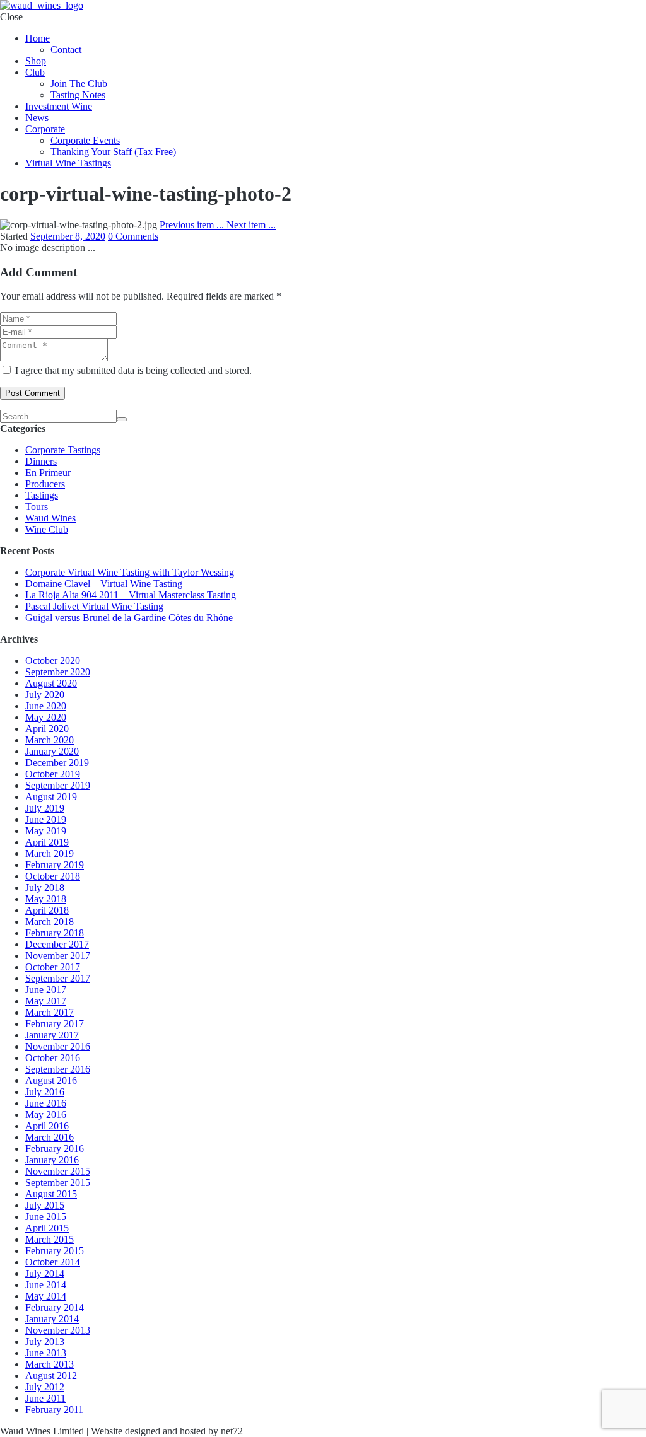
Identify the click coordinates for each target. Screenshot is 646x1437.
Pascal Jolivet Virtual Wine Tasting (94, 606)
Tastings (41, 495)
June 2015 (45, 1216)
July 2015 (44, 1205)
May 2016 (45, 1114)
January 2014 (52, 1318)
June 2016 (45, 1103)
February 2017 (54, 1023)
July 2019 (44, 808)
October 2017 (52, 967)
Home (37, 38)
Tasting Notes (77, 95)
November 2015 (57, 1171)
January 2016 (52, 1160)
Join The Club (78, 83)
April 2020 (47, 728)
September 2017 (57, 978)
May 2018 (45, 898)
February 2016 (54, 1148)
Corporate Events (85, 140)
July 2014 (44, 1273)
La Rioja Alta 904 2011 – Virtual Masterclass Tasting (130, 595)
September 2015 (57, 1182)
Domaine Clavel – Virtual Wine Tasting (103, 583)
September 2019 (57, 785)
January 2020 (52, 751)
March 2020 (49, 740)
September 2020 (57, 671)
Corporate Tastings (62, 450)
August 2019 (51, 796)
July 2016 (44, 1091)
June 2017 (45, 989)
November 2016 (57, 1046)
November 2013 (57, 1330)
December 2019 (57, 762)
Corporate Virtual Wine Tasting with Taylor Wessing (129, 572)
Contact (65, 49)
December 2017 (57, 944)
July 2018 (44, 887)
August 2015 (51, 1194)
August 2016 (51, 1080)
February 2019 (54, 864)
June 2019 (45, 819)
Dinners (41, 461)
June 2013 (45, 1352)
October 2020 (52, 660)
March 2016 (49, 1137)
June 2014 (45, 1284)
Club (35, 72)
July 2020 (44, 694)
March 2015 (49, 1239)
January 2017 (52, 1035)
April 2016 (47, 1125)
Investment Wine (58, 106)
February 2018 (54, 933)
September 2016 (57, 1069)
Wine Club (46, 529)
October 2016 (52, 1057)
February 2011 (54, 1409)
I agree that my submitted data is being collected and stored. (133, 370)
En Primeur (48, 472)
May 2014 (45, 1296)
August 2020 (51, 683)
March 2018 (49, 921)
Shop (35, 60)
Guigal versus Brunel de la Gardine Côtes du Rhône (129, 617)
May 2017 (45, 1001)
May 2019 (45, 830)
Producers (45, 484)
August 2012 (51, 1375)
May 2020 (45, 717)
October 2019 (52, 774)
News (37, 117)
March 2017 (49, 1012)
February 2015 (54, 1250)
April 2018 (47, 910)
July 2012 (44, 1387)
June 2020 (45, 706)
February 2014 (54, 1307)
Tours (36, 506)
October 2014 (52, 1262)
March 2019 (49, 853)
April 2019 (47, 842)
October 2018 (52, 876)
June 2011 (45, 1398)
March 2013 (49, 1364)
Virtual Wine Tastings (68, 163)
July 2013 (44, 1341)
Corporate (45, 129)
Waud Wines (50, 518)
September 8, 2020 (67, 236)
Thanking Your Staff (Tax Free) (113, 151)
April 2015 (47, 1228)
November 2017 (57, 955)
